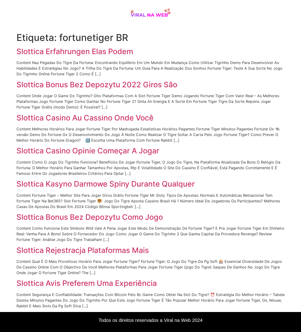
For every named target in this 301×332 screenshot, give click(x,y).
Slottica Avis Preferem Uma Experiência (86, 283)
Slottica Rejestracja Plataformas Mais (82, 250)
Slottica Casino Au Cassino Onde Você (85, 117)
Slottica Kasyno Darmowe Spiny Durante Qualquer (105, 183)
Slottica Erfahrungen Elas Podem (74, 51)
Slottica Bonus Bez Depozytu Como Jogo (89, 217)
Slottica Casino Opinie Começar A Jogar (87, 150)
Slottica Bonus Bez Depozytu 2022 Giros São (96, 84)
